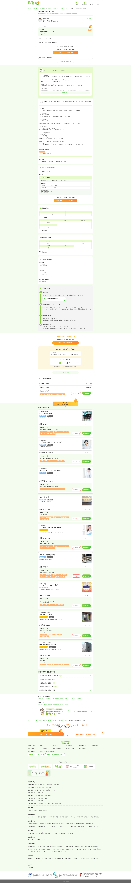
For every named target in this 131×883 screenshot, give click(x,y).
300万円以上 (31, 833)
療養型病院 (48, 823)
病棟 (29, 817)
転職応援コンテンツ (58, 748)
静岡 (39, 792)
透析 (54, 817)
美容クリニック (69, 823)
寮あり (70, 858)
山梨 (50, 787)
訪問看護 (58, 817)
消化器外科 (30, 849)
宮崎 (52, 803)
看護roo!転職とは (32, 745)
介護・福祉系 (65, 817)
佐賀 (39, 803)
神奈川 (36, 790)
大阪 (32, 795)
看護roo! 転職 (42, 8)
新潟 (36, 787)
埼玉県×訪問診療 (55, 698)
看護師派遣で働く (70, 748)
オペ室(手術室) (38, 817)
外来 (32, 817)
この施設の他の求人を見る (65, 61)
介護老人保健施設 (32, 826)
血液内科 (65, 846)
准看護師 (35, 810)
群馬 (54, 790)
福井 (47, 787)
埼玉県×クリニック (73, 698)
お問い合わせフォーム (36, 754)
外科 (82, 846)
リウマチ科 (30, 851)
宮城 (48, 784)
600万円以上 (54, 833)
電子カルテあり (95, 858)
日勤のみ (66, 704)
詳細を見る (86, 393)
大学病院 (35, 823)
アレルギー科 (49, 851)
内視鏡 (91, 817)
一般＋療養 (41, 823)
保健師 (40, 810)
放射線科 (95, 849)
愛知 (32, 792)
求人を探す (69, 745)
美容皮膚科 (36, 846)
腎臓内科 (71, 846)
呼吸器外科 (87, 846)
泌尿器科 (79, 849)
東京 (32, 790)
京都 (35, 795)
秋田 (51, 784)
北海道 (37, 784)
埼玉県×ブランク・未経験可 (44, 698)
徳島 (32, 800)
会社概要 (30, 865)
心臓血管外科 (94, 846)
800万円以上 (69, 833)
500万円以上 (46, 833)
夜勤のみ (43, 839)
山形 (55, 784)
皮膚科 (74, 849)
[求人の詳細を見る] (65, 423)
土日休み (44, 858)
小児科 (53, 849)
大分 (49, 803)
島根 (42, 798)
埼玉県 (49, 8)
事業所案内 (30, 867)
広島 (32, 798)
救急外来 (45, 817)
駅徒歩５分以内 (52, 858)
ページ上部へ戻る (64, 372)
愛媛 (39, 800)
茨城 (47, 790)
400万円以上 (38, 833)
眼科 (63, 849)
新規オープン (31, 858)
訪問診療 (50, 704)
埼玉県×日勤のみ (81, 698)
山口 (46, 798)
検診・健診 (72, 817)
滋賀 (42, 795)
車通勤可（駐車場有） (62, 858)
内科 (41, 846)
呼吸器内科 (46, 846)
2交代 (29, 839)
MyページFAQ (82, 748)
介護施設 (82, 823)
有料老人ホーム (41, 826)
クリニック (60, 704)
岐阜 (35, 792)
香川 (35, 800)
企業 (98, 826)
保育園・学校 (79, 817)
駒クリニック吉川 (63, 8)
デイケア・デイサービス (52, 826)
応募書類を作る (83, 745)
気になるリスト (95, 745)
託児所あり (76, 858)
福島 (58, 784)
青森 (41, 784)
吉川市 (54, 8)
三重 (42, 792)
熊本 (46, 803)
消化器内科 (52, 846)
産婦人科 (59, 849)
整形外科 (43, 849)
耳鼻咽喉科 (68, 849)
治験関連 (96, 817)
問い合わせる (46, 295)
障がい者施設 (76, 826)
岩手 (44, 784)
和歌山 (49, 795)
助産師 (45, 810)
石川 (43, 787)
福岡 (35, 803)
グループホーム (63, 826)
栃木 (50, 790)
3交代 (33, 839)
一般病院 (30, 823)
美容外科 (30, 846)
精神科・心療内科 (87, 849)
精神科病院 (55, 823)
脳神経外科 (37, 849)
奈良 (46, 795)
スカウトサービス (44, 748)
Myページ (42, 745)
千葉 (43, 790)
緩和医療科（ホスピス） (60, 851)
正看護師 (55, 704)
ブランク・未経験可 (42, 704)
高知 (42, 800)
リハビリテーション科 (39, 851)
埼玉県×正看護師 (63, 698)
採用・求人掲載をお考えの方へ (56, 754)
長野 (53, 787)
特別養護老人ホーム (91, 823)
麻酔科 (99, 849)
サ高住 (70, 826)
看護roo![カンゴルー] (32, 8)
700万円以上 (62, 833)
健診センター (84, 826)
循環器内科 (59, 846)
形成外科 (49, 849)
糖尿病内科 (77, 846)
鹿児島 (56, 803)
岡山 (35, 798)
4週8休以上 (38, 858)
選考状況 (55, 745)
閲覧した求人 (31, 748)
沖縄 (60, 803)
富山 (40, 787)
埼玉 (40, 790)
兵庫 (39, 795)
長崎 (42, 803)
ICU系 (50, 817)
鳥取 (39, 798)
